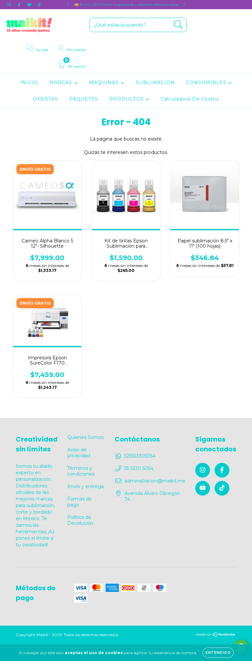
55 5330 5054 (138, 468)
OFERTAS (45, 99)
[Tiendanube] (215, 635)
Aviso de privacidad (78, 453)
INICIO (29, 82)
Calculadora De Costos (190, 99)
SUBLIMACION (155, 82)
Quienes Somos (85, 437)
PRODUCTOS (127, 99)
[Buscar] (178, 24)
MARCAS (61, 82)
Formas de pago (79, 502)
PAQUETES (83, 99)
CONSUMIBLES (207, 82)
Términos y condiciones (80, 471)
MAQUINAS (104, 82)
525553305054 (140, 456)
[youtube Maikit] (30, 5)
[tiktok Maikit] (39, 5)
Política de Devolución (80, 520)
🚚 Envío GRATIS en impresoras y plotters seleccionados (126, 4)
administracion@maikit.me (154, 481)
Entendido (218, 653)
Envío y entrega (85, 486)
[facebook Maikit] (20, 5)
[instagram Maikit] (10, 5)
